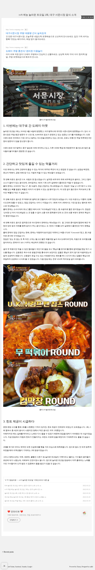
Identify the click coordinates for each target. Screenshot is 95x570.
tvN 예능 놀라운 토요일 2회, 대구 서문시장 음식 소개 (47, 14)
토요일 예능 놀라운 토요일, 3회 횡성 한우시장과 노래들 (24, 497)
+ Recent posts (8, 552)
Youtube (24, 567)
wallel (91, 567)
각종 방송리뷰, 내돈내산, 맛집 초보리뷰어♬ (24, 515)
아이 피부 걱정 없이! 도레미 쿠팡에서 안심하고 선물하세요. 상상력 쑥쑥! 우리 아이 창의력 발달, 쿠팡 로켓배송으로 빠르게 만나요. (46, 55)
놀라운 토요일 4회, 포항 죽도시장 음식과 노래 (21, 493)
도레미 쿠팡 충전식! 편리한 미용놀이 (24, 51)
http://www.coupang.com (14, 29)
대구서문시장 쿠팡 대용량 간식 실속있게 (26, 33)
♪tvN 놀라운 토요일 (25, 480)
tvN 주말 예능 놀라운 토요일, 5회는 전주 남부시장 (22, 489)
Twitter (12, 567)
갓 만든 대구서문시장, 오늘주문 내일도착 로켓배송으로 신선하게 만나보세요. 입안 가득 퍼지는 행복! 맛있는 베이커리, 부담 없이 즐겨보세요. (47, 37)
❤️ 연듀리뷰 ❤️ (15, 511)
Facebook (18, 567)
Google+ (30, 567)
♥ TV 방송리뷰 (10, 480)
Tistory (79, 567)
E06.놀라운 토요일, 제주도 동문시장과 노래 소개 (22, 485)
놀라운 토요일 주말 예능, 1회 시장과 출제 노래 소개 (23, 501)
